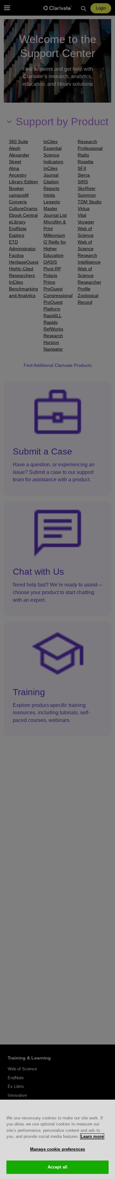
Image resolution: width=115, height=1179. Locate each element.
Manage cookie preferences (57, 1149)
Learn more (92, 1136)
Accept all (57, 1167)
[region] (57, 1139)
